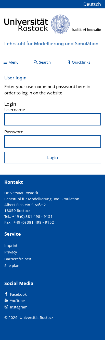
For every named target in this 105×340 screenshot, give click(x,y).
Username (14, 110)
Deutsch (92, 4)
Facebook (18, 294)
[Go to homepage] (52, 24)
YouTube (17, 300)
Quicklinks (81, 62)
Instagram (19, 306)
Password (13, 132)
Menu (13, 62)
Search (45, 62)
